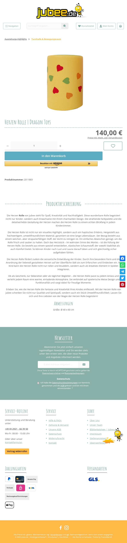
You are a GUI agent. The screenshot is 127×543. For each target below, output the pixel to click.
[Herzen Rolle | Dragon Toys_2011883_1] (63, 81)
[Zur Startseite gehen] (63, 12)
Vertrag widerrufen (17, 451)
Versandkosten (56, 534)
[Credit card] (19, 479)
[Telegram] (122, 271)
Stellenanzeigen (98, 438)
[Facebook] (122, 258)
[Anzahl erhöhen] (60, 146)
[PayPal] (9, 479)
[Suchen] (64, 26)
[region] (63, 81)
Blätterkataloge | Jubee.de (103, 429)
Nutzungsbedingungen (74, 373)
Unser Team (96, 424)
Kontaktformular (13, 442)
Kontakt (53, 442)
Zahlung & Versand (58, 424)
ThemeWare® (106, 537)
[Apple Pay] (9, 505)
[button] (54, 165)
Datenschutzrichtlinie (51, 373)
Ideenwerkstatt (97, 442)
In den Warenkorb (54, 156)
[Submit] (83, 364)
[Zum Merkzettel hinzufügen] (113, 146)
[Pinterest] (122, 284)
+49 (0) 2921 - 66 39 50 (16, 428)
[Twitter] (122, 278)
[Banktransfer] (31, 487)
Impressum (96, 433)
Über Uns (95, 420)
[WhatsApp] (122, 265)
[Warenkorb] (120, 26)
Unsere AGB (55, 429)
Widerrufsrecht (56, 438)
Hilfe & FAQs (55, 420)
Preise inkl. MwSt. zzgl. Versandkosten (105, 137)
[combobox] (44, 26)
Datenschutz (55, 433)
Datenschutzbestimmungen (65, 382)
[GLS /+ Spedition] (94, 479)
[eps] (20, 487)
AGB (62, 385)
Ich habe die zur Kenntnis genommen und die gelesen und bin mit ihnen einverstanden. (65, 385)
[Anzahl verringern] (8, 146)
